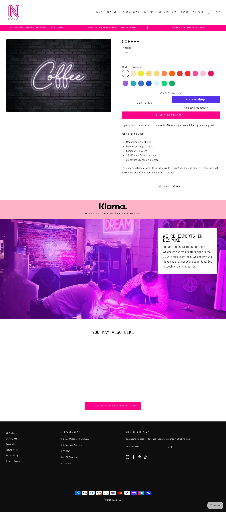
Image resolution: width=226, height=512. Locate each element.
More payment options (196, 107)
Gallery (149, 12)
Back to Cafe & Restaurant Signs (115, 406)
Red (187, 73)
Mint (156, 83)
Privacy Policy (12, 455)
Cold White (125, 73)
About (184, 12)
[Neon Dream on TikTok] (145, 457)
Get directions (66, 463)
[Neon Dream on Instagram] (127, 457)
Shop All (112, 12)
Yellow (156, 73)
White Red (180, 73)
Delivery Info (167, 12)
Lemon (141, 73)
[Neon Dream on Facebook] (133, 457)
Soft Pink (203, 73)
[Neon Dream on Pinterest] (139, 457)
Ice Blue (133, 83)
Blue (149, 83)
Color (132, 67)
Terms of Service (13, 461)
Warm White (133, 73)
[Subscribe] (170, 447)
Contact (198, 12)
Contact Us (11, 444)
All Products (11, 433)
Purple (125, 83)
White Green (164, 83)
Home (99, 12)
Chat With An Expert (170, 115)
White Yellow (149, 73)
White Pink (195, 73)
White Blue (141, 83)
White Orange (164, 73)
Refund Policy (12, 449)
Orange (172, 73)
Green (172, 83)
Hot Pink (211, 73)
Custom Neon (131, 12)
